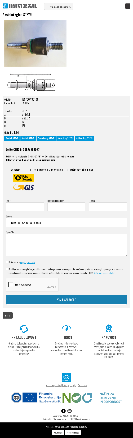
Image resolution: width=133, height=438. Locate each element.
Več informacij (72, 432)
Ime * (8, 200)
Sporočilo (10, 232)
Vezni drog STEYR (65, 138)
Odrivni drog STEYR (46, 138)
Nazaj (7, 315)
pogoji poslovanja (27, 262)
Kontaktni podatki (53, 385)
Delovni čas (82, 385)
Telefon (92, 200)
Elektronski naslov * (55, 200)
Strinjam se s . (22, 262)
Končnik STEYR (12, 138)
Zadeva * (10, 216)
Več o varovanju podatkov (104, 273)
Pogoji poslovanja (83, 419)
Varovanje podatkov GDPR (64, 419)
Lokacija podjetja (69, 385)
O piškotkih (47, 419)
